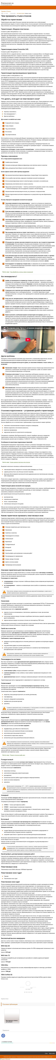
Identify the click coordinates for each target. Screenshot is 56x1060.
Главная (3, 11)
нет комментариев (20, 13)
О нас (46, 1053)
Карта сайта (52, 1053)
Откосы (9, 11)
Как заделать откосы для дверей (12, 1021)
